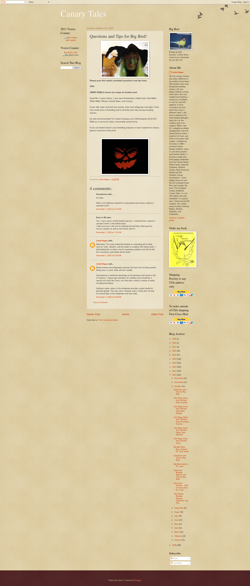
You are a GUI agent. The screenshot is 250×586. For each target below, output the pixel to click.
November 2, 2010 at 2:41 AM (108, 209)
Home (125, 314)
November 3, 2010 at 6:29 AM (108, 255)
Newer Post (93, 314)
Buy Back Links (70, 52)
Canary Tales (83, 13)
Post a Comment (100, 302)
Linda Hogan (102, 241)
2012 (174, 367)
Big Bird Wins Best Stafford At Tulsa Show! (181, 449)
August (177, 512)
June (176, 520)
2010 (174, 375)
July (176, 516)
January (178, 540)
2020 (174, 339)
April (176, 528)
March (177, 532)
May (176, 524)
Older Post (157, 314)
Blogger (138, 580)
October (178, 386)
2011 (174, 371)
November (178, 382)
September (179, 508)
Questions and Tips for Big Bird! (180, 392)
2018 (174, 343)
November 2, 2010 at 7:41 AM (108, 232)
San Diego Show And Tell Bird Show (181, 441)
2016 (174, 351)
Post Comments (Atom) (108, 320)
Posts (175, 558)
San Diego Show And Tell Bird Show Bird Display (181, 409)
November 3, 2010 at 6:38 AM (108, 297)
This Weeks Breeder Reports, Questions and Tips (181, 498)
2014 (174, 359)
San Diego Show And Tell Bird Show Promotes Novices (181, 420)
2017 (174, 347)
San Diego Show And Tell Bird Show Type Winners (181, 431)
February (178, 536)
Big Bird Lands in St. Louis (181, 465)
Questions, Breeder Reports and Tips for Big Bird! (180, 474)
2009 (174, 545)
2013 (174, 363)
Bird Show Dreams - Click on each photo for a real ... (181, 486)
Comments (177, 563)
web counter (71, 40)
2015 (174, 355)
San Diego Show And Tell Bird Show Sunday (181, 400)
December (178, 378)
